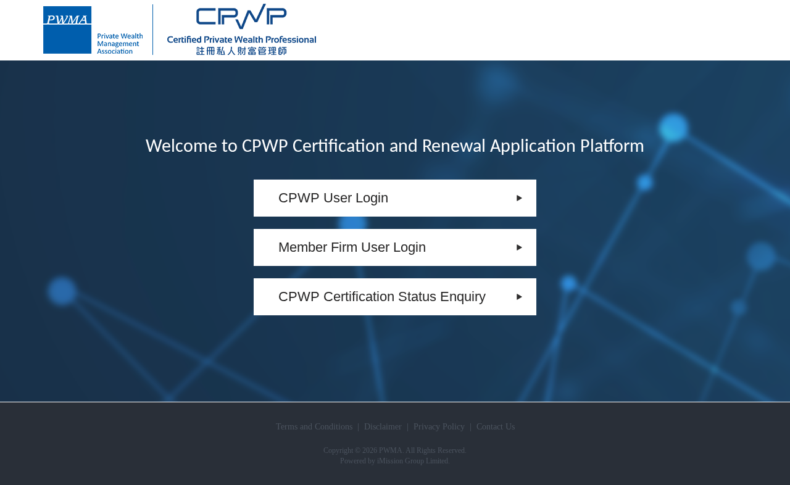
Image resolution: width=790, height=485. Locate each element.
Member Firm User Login (352, 247)
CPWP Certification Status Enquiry (382, 296)
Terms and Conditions (314, 426)
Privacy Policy (439, 426)
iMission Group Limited (412, 461)
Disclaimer (383, 426)
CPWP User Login (333, 197)
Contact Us (495, 426)
